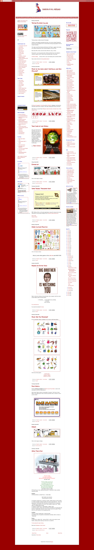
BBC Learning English (71, 53)
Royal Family (21, 71)
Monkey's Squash (47, 375)
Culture (27, 17)
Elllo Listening (69, 86)
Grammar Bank (69, 95)
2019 (68, 241)
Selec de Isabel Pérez (71, 180)
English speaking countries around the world (23, 58)
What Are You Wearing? (40, 317)
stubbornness (25, 171)
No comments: (45, 157)
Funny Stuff (45, 17)
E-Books (20, 54)
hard (22, 184)
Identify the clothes (47, 376)
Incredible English (70, 57)
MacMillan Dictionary (22, 119)
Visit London (21, 75)
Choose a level (34, 216)
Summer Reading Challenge (70, 65)
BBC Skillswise (69, 71)
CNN (19, 140)
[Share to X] (51, 62)
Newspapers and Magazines (21, 147)
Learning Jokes (21, 81)
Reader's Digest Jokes (22, 88)
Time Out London (22, 149)
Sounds (71, 17)
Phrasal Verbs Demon (22, 126)
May (69, 265)
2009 (68, 292)
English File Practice (70, 87)
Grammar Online (70, 96)
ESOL (68, 92)
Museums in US (21, 63)
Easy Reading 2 (70, 83)
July (69, 262)
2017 (68, 244)
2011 (68, 253)
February (70, 288)
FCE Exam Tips (70, 175)
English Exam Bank (70, 172)
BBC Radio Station (22, 138)
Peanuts (20, 86)
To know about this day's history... (38, 523)
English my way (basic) (71, 143)
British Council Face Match (50, 388)
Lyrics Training (21, 84)
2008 (68, 293)
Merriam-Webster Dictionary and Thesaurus (23, 121)
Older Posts (60, 533)
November (70, 257)
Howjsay (68, 101)
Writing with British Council (71, 136)
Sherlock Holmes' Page (23, 90)
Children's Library (70, 56)
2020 (68, 239)
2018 (68, 242)
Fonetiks (68, 93)
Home (18, 17)
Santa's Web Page (22, 89)
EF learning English (70, 85)
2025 (68, 232)
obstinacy (20, 199)
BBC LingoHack (70, 70)
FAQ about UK (21, 59)
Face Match (36, 386)
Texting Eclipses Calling (40, 23)
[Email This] (49, 62)
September (70, 260)
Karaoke (51, 17)
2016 (68, 245)
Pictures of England (22, 67)
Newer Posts (34, 533)
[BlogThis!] (50, 62)
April (69, 266)
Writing (68, 134)
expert (24, 184)
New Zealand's (48, 105)
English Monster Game (71, 158)
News (56, 17)
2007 (68, 295)
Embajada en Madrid (22, 56)
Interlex (68, 102)
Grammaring (69, 97)
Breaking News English (71, 74)
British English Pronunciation (69, 76)
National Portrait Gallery (23, 64)
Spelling (68, 128)
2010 (68, 254)
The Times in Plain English (23, 148)
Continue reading (35, 56)
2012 (68, 251)
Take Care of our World (40, 126)
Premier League (21, 70)
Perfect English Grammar (71, 106)
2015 (68, 247)
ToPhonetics (21, 131)
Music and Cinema (22, 144)
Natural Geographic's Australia (38, 105)
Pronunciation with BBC (71, 114)
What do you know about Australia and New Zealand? (72, 270)
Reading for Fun (70, 119)
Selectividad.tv (69, 181)
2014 (68, 248)
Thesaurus (20, 129)
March (69, 287)
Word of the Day (20, 213)
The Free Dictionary (26, 178)
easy (19, 184)
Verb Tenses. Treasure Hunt (41, 189)
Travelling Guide (21, 72)
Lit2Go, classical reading (71, 104)
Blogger (51, 541)
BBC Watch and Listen (71, 72)
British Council (21, 48)
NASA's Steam (21, 85)
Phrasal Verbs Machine (71, 162)
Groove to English (70, 100)
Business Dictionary (22, 114)
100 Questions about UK (23, 45)
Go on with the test (35, 304)
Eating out (35, 164)
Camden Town (21, 52)
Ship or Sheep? (70, 124)
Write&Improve (69, 135)
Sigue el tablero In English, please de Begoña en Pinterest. (22, 157)
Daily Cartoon (21, 80)
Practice (66, 17)
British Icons (21, 49)
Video (75, 17)
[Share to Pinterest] (54, 62)
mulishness (21, 171)
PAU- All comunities (70, 176)
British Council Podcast (71, 157)
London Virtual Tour (22, 62)
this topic (42, 306)
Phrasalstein (69, 163)
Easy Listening (69, 79)
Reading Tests (69, 179)
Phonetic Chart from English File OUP (70, 111)
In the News (19, 178)
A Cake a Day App (70, 151)
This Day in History (68, 225)
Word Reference (21, 133)
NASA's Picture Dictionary (23, 122)
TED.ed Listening (70, 129)
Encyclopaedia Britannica (23, 115)
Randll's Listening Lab (71, 118)
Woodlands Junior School (40, 525)
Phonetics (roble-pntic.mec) (70, 113)
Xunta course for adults (71, 146)
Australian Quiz (55, 108)
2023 (68, 235)
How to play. (34, 215)
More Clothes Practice (40, 227)
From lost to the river (36, 17)
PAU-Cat (68, 177)
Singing (68, 125)
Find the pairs (47, 373)
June (69, 263)
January (69, 290)
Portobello (20, 68)
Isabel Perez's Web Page (71, 59)
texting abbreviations (45, 58)
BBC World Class (70, 55)
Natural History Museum (23, 66)
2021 (68, 238)
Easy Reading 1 (70, 82)
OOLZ (68, 61)
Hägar (34, 427)
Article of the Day (68, 203)
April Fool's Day (37, 451)
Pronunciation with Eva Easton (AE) (71, 116)
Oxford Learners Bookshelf (71, 105)
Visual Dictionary (21, 132)
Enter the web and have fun (53, 213)
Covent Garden (21, 53)
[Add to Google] (28, 183)
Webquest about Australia (47, 108)
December (70, 256)
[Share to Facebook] (53, 62)
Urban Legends (21, 93)
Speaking (68, 126)
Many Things (69, 60)
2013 (68, 250)
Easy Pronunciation (70, 81)
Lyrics (20, 143)
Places (60, 17)
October (69, 259)
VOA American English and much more (22, 153)
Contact (22, 17)
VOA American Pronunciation (69, 131)
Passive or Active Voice (39, 266)
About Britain (21, 47)
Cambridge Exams (70, 171)
